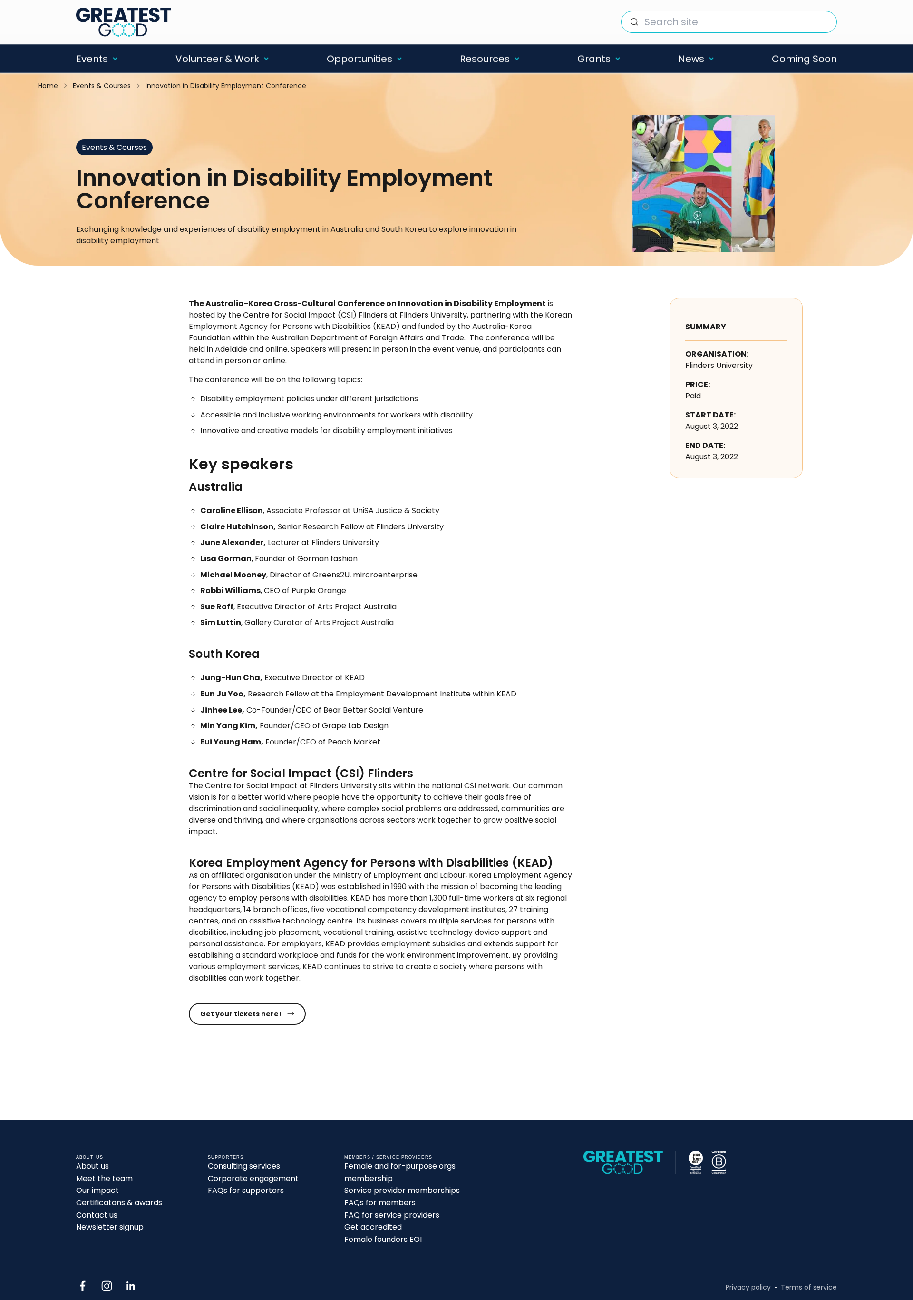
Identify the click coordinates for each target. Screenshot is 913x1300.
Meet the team (104, 1178)
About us (92, 1166)
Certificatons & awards (119, 1202)
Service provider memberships (402, 1190)
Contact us (96, 1215)
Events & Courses (102, 85)
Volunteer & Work (217, 58)
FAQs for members (380, 1202)
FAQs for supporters (246, 1190)
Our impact (97, 1190)
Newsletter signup (110, 1226)
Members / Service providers (388, 1157)
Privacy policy (748, 1287)
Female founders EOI (383, 1239)
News (691, 58)
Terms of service (809, 1287)
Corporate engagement (253, 1178)
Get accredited (373, 1226)
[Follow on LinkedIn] (131, 1286)
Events (92, 58)
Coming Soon (804, 58)
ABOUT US (89, 1157)
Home (48, 85)
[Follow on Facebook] (82, 1286)
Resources (485, 58)
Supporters (225, 1157)
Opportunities (359, 58)
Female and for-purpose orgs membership (400, 1172)
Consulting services (244, 1166)
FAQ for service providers (391, 1215)
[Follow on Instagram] (106, 1286)
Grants (594, 58)
